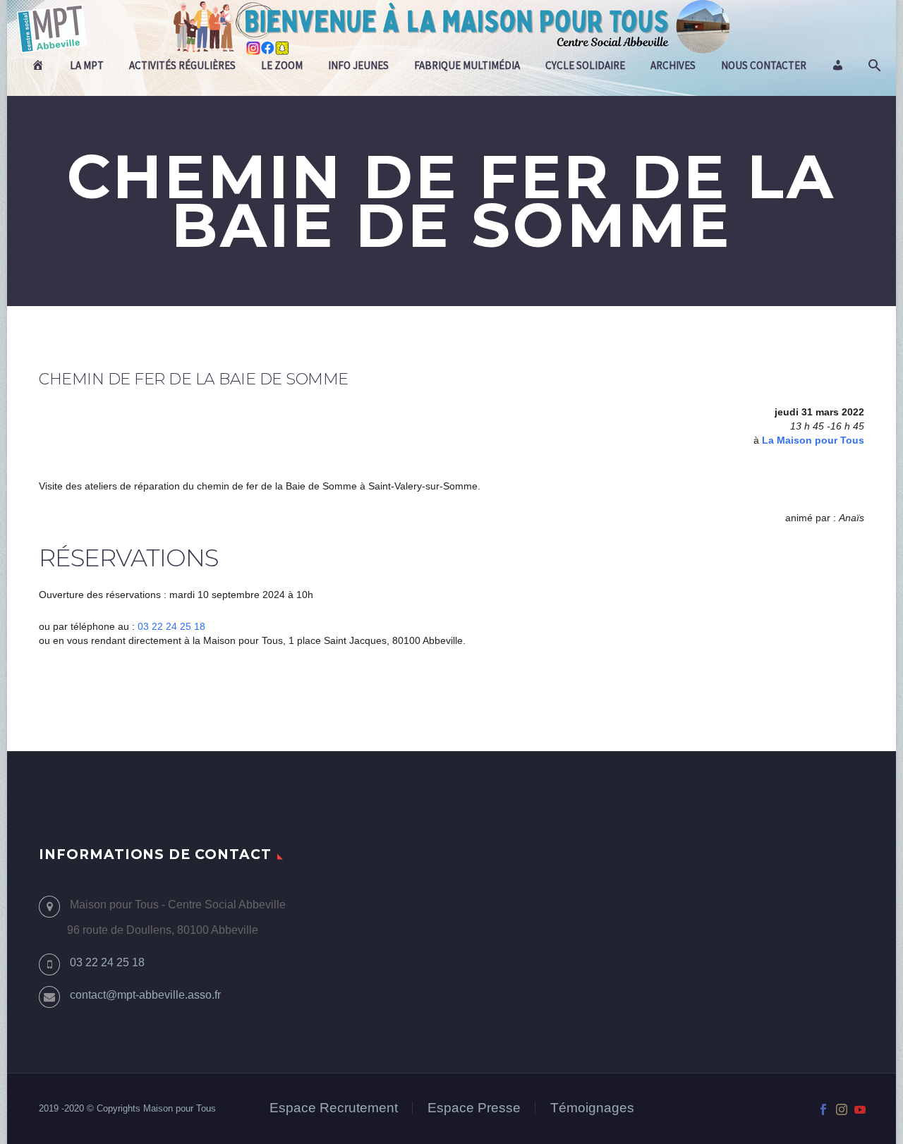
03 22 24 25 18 (171, 626)
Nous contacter (763, 65)
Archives (673, 65)
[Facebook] (823, 1109)
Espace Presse (474, 1108)
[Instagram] (841, 1109)
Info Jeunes (358, 65)
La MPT (87, 65)
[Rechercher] (873, 66)
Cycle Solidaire (585, 65)
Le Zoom (282, 65)
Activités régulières (182, 65)
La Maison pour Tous (813, 440)
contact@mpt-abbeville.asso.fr (145, 995)
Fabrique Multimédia (467, 65)
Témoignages (592, 1108)
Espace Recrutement (333, 1108)
